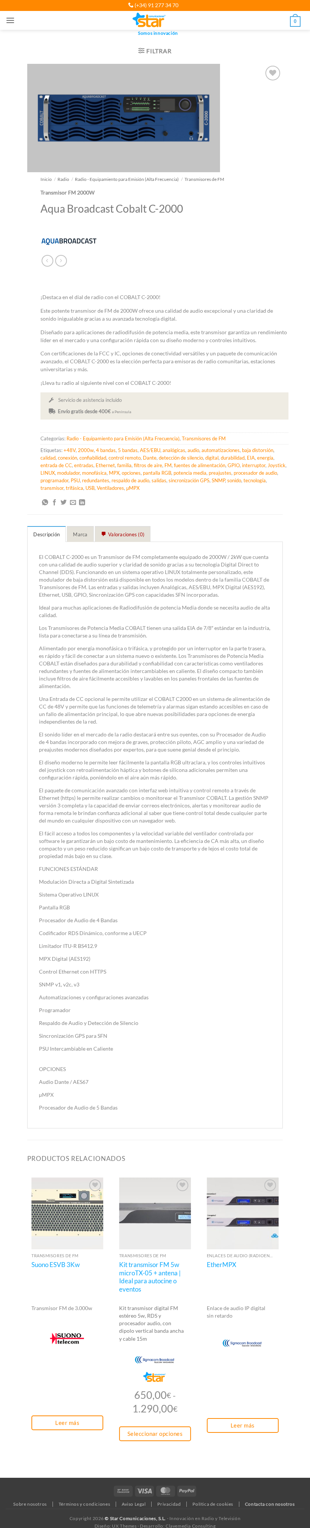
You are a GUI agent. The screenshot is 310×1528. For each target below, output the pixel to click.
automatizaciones (221, 450)
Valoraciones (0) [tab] (126, 534)
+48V (70, 450)
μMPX (133, 488)
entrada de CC (56, 465)
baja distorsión (257, 450)
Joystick (276, 465)
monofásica (94, 473)
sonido (234, 480)
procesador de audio (255, 473)
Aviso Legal (134, 1504)
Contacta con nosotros (270, 1504)
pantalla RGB (157, 473)
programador (54, 480)
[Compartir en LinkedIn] (82, 502)
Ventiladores (110, 488)
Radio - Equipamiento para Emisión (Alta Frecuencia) (127, 179)
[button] (10, 20)
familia (124, 465)
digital (212, 458)
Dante (150, 458)
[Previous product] (61, 261)
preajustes (220, 473)
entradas (83, 465)
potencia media (190, 473)
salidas (159, 480)
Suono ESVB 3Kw (55, 1265)
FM (168, 465)
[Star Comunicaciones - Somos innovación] (149, 20)
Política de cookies (212, 1504)
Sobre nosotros (30, 1504)
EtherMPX (221, 1265)
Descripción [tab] (46, 534)
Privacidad (169, 1504)
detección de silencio (181, 458)
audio (193, 450)
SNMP (218, 480)
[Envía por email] (73, 502)
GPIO (234, 465)
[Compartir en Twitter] (63, 502)
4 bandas (106, 450)
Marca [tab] (80, 534)
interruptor (253, 465)
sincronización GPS (189, 480)
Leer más (67, 1422)
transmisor (52, 488)
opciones (131, 473)
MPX (114, 473)
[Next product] (47, 261)
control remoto (124, 458)
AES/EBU (150, 450)
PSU (75, 480)
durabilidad (233, 458)
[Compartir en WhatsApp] (45, 502)
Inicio (46, 179)
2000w (86, 450)
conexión (67, 458)
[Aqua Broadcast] (68, 241)
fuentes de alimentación (199, 465)
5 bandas (128, 450)
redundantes (95, 480)
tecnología (254, 480)
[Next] (282, 1325)
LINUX (47, 473)
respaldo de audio (130, 480)
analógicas (174, 450)
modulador (68, 473)
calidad (48, 458)
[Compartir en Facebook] (54, 502)
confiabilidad (92, 458)
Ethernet (105, 465)
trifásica (74, 488)
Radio (63, 179)
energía (265, 458)
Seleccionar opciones (155, 1433)
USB (90, 488)
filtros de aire (148, 465)
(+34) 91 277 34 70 (155, 5)
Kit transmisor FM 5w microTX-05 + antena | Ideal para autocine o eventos (150, 1277)
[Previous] (27, 1325)
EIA (251, 458)
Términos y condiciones (84, 1504)
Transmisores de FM (204, 179)
